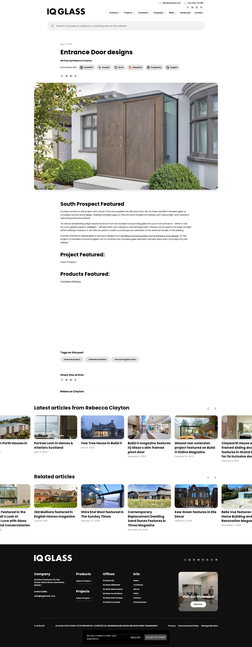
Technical (143, 13)
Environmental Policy (188, 626)
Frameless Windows (70, 281)
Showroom (185, 13)
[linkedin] (70, 75)
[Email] (187, 7)
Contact (199, 13)
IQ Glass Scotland (111, 602)
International (139, 602)
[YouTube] (198, 559)
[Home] (66, 14)
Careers (137, 598)
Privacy (172, 626)
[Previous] (208, 408)
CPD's (136, 593)
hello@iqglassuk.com (171, 3)
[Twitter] (216, 559)
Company (158, 13)
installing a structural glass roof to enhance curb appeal (149, 235)
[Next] (215, 408)
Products (113, 13)
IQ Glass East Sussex (113, 598)
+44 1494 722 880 (195, 3)
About (136, 589)
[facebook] (62, 75)
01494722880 (40, 591)
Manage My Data (209, 626)
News (171, 13)
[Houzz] (207, 559)
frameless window (97, 359)
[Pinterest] (202, 559)
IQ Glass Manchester (113, 589)
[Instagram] (196, 7)
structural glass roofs (125, 359)
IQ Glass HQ (108, 580)
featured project (72, 359)
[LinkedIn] (192, 7)
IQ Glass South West (112, 593)
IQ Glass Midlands (111, 585)
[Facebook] (211, 559)
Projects (128, 13)
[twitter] (66, 75)
